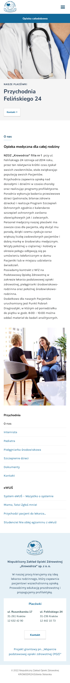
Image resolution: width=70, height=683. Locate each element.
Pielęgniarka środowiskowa (22, 449)
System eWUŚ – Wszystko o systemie (28, 496)
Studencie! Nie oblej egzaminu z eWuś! (30, 522)
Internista (10, 432)
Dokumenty (12, 467)
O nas (7, 423)
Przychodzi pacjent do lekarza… (25, 513)
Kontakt (9, 475)
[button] (62, 6)
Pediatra (9, 441)
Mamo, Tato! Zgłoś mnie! (20, 504)
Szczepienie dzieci (16, 458)
